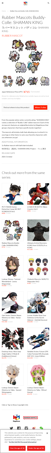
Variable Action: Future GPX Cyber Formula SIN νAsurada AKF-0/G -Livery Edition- (37, 353)
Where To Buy (40, 107)
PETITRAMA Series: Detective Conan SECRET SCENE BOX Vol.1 (11, 209)
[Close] (47, 433)
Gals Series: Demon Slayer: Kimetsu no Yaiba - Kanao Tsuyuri (12, 317)
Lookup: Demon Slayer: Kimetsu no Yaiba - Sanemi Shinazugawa (11, 390)
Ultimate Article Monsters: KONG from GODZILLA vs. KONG (37, 245)
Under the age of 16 (36, 448)
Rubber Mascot (12, 35)
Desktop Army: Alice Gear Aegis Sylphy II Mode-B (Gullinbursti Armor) (11, 353)
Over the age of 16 (17, 448)
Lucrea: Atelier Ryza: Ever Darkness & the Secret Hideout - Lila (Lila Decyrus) (37, 317)
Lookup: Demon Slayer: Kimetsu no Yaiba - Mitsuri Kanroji (37, 390)
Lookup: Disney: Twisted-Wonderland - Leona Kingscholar (11, 281)
